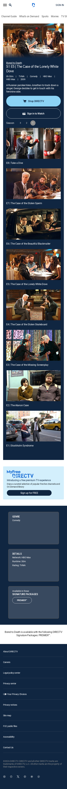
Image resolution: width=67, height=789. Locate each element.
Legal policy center (11, 672)
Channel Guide (9, 16)
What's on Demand (29, 16)
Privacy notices (10, 704)
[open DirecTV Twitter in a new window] (18, 776)
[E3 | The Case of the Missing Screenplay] (33, 345)
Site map (7, 715)
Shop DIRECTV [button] (36, 101)
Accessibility (8, 736)
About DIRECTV (10, 651)
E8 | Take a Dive (14, 163)
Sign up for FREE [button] (29, 493)
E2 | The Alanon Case (17, 405)
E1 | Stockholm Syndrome (20, 445)
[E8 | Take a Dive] (33, 143)
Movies (55, 16)
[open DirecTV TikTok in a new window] (38, 776)
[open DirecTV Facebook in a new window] (11, 776)
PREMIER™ (22, 600)
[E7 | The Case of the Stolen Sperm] (33, 183)
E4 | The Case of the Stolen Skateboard (26, 324)
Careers (6, 662)
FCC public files (10, 726)
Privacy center (9, 683)
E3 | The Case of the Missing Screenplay (27, 365)
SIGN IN (60, 5)
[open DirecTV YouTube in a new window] (32, 776)
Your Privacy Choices (16, 694)
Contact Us (8, 747)
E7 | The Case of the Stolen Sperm (24, 203)
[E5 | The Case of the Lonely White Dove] (33, 264)
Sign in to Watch (35, 113)
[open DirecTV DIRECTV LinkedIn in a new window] (4, 776)
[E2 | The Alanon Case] (33, 385)
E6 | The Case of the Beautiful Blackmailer (28, 243)
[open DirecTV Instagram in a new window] (25, 776)
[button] (5, 5)
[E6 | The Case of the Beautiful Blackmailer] (33, 224)
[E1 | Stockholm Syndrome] (33, 426)
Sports (45, 16)
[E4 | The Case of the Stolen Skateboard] (33, 305)
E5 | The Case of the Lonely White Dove (26, 284)
